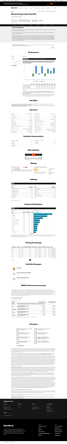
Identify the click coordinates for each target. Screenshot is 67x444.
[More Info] (37, 20)
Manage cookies (58, 435)
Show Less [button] (52, 47)
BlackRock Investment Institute (8, 415)
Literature (52, 25)
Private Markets (34, 409)
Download (54, 11)
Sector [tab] (13, 208)
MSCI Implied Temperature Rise (46, 354)
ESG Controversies (39, 354)
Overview (14, 25)
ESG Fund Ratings (44, 353)
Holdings (45, 25)
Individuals (55, 0)
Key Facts (30, 25)
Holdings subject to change (15, 200)
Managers (38, 25)
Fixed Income (48, 409)
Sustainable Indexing (49, 408)
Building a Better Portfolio (49, 410)
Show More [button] (32, 233)
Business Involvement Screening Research (20, 354)
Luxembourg (61, 0)
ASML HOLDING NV (15, 189)
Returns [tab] (24, 56)
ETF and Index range (49, 411)
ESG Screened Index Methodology (31, 354)
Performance (22, 25)
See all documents (20, 345)
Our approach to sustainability (7, 409)
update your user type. (25, 4)
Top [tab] (12, 183)
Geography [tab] (17, 208)
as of (12, 300)
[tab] (16, 61)
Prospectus (49, 11)
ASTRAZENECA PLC (38, 189)
